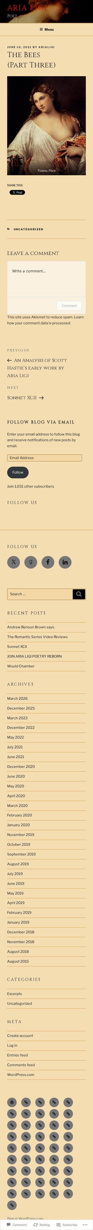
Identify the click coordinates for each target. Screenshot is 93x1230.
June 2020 (16, 776)
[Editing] (54, 1125)
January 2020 (18, 825)
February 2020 (19, 815)
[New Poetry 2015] (54, 1102)
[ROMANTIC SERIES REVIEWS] (26, 1194)
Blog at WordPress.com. (25, 1218)
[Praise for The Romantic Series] (26, 1125)
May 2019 (15, 893)
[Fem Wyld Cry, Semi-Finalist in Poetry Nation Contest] (26, 1171)
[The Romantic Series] (68, 1194)
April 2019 (16, 903)
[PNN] (54, 1114)
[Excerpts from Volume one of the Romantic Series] (26, 1182)
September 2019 (21, 854)
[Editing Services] (68, 1114)
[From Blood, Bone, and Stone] (68, 1136)
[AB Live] (12, 1159)
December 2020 (21, 767)
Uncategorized (29, 229)
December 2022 (21, 727)
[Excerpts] (54, 1136)
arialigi (46, 47)
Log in (12, 1045)
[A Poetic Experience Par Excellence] (40, 1171)
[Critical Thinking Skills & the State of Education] (68, 1171)
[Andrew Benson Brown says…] (54, 1194)
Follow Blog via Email (41, 422)
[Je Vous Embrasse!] (54, 1148)
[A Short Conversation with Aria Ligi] (68, 1159)
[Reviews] (54, 1171)
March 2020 (17, 806)
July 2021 (15, 747)
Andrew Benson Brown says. (31, 627)
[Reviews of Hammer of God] (40, 1159)
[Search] (79, 594)
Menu (49, 29)
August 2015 (18, 961)
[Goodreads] (30, 562)
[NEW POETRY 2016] (40, 1102)
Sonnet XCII (17, 647)
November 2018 (20, 942)
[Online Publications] (26, 1114)
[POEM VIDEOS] (68, 1182)
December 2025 (21, 708)
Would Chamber (21, 666)
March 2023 (17, 718)
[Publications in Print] (40, 1114)
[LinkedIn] (65, 562)
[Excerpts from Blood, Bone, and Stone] (68, 1102)
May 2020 (15, 786)
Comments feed (21, 1065)
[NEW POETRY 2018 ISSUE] (26, 1102)
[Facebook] (47, 562)
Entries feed (17, 1055)
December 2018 (20, 932)
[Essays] (12, 1182)
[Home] (12, 1102)
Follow (17, 472)
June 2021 (15, 757)
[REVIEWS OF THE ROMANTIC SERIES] (40, 1194)
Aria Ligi (27, 8)
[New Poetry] (68, 1125)
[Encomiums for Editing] (12, 1125)
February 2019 (19, 912)
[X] (13, 562)
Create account (20, 1036)
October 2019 (18, 844)
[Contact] (40, 1125)
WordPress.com (20, 1075)
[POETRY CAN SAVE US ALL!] (26, 1136)
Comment (69, 306)
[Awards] (68, 1148)
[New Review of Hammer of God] (12, 1171)
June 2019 (15, 883)
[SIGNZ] (12, 1114)
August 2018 (18, 952)
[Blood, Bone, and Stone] (40, 1136)
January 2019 (18, 922)
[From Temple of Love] (12, 1148)
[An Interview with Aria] (40, 1182)
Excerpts (14, 994)
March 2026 (17, 698)
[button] (46, 125)
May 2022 (15, 737)
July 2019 (15, 874)
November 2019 (20, 835)
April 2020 (16, 796)
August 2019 (18, 864)
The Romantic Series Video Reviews (37, 637)
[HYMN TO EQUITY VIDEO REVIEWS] (12, 1194)
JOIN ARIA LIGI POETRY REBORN (34, 656)
